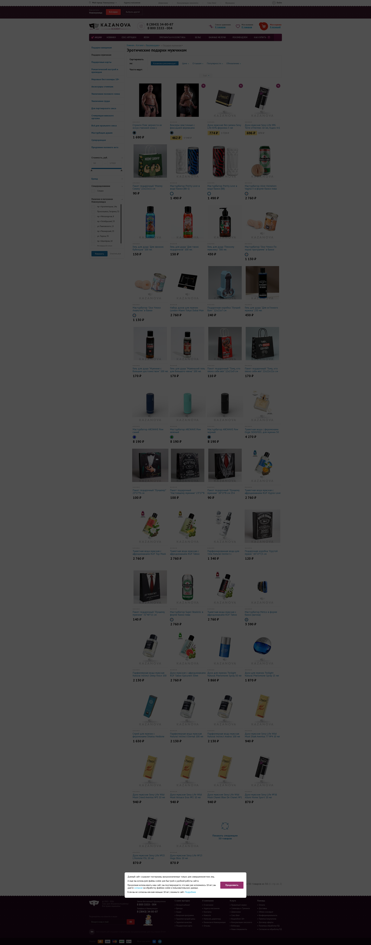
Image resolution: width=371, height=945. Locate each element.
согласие (138, 887)
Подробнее (190, 892)
